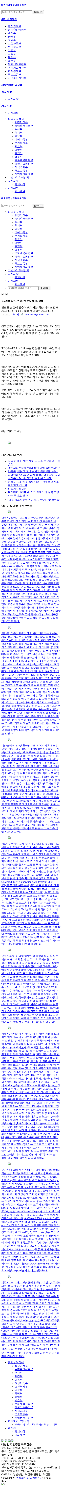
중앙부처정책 (9, 19)
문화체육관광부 (17, 64)
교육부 (12, 40)
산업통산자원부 (17, 78)
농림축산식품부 (17, 29)
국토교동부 (14, 74)
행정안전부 (14, 26)
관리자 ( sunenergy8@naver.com (30, 314)
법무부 (12, 60)
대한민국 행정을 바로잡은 (13, 5)
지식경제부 (14, 71)
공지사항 (6, 91)
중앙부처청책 (16, 1362)
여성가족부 (14, 43)
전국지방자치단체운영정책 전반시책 (36, 1424)
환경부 (12, 36)
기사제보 (6, 105)
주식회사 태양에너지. (28, 1477)
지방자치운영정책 (11, 85)
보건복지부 (14, 47)
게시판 (12, 1428)
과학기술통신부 (17, 67)
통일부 (12, 57)
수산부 (12, 33)
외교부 (12, 50)
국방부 (12, 53)
